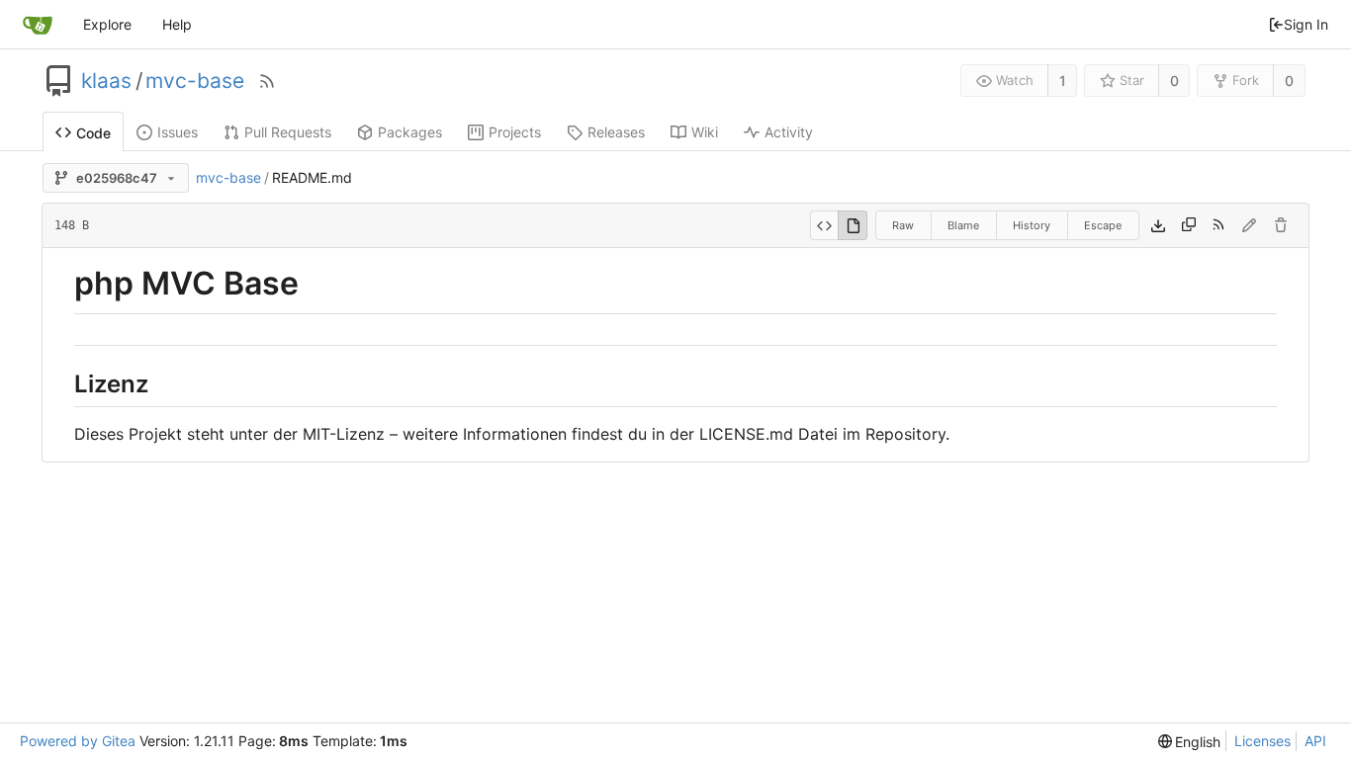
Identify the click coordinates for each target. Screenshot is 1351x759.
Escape (1103, 225)
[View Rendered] (852, 225)
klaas (106, 81)
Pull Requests (287, 132)
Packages (410, 132)
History (1031, 225)
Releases (616, 132)
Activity (789, 132)
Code (93, 133)
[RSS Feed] (267, 81)
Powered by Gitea (77, 740)
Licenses (1262, 740)
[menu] (1189, 741)
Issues (177, 132)
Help (177, 24)
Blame (963, 225)
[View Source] (824, 225)
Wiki (704, 132)
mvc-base (194, 81)
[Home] (37, 24)
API (1315, 740)
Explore (107, 24)
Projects (515, 132)
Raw (903, 225)
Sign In (1306, 24)
